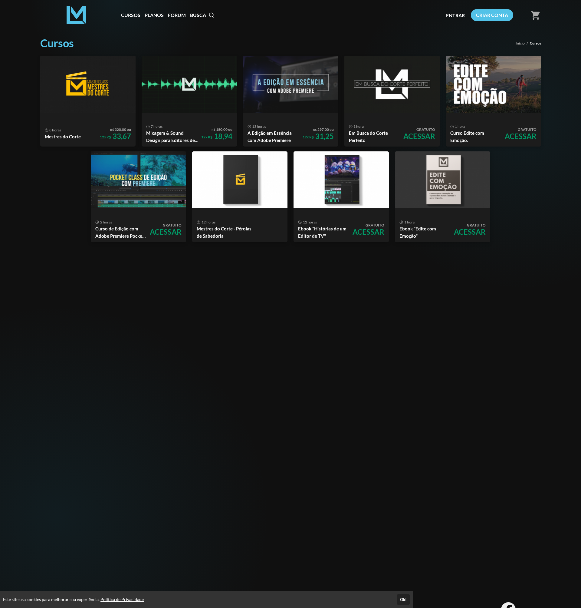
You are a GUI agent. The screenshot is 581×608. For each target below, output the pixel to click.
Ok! (403, 599)
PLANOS (154, 15)
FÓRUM (177, 15)
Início (520, 43)
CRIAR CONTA (492, 15)
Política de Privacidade (122, 599)
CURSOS (130, 15)
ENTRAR (455, 15)
